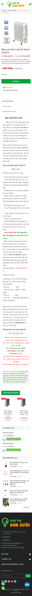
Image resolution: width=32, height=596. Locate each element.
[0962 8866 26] (3, 584)
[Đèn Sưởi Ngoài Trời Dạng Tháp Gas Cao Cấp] (6, 464)
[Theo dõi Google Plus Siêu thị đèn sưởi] (9, 581)
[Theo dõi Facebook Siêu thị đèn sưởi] (2, 581)
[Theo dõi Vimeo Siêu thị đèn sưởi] (15, 581)
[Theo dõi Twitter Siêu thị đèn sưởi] (5, 581)
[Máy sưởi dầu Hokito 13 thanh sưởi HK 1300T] (24, 402)
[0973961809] (3, 588)
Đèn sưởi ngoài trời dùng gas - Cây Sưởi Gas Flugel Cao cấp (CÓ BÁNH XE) (19, 482)
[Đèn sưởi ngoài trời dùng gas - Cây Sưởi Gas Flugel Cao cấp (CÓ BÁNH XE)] (6, 483)
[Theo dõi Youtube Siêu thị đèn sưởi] (12, 581)
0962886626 (10, 435)
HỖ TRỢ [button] (4, 554)
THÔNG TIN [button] (6, 559)
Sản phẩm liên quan (10, 393)
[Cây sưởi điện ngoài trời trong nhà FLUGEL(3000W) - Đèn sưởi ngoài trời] (6, 472)
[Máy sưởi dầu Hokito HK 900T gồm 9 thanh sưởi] (8, 402)
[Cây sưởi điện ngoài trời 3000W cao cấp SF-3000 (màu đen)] (6, 502)
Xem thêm (26, 507)
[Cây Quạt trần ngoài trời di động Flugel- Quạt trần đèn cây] (6, 493)
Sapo (19, 592)
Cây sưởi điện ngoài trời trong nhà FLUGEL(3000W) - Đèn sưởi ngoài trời (19, 472)
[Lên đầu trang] (27, 592)
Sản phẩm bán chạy (10, 458)
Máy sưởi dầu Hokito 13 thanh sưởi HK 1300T (23, 412)
